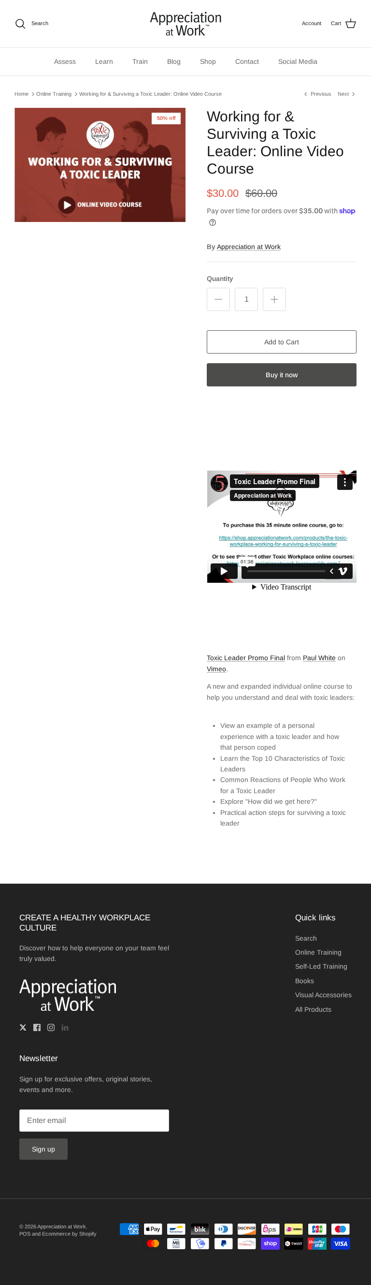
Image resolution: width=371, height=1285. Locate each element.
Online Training (53, 94)
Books (304, 981)
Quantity (220, 278)
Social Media (297, 61)
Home (21, 94)
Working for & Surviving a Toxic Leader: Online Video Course (150, 94)
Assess (65, 61)
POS (24, 1234)
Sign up (43, 1149)
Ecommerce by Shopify (69, 1234)
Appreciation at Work (249, 247)
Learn (104, 61)
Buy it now (282, 375)
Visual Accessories (323, 995)
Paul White (319, 658)
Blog (174, 61)
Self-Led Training (321, 966)
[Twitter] (23, 1027)
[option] (100, 165)
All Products (313, 1009)
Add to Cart (281, 342)
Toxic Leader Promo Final (246, 658)
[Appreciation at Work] (185, 24)
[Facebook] (37, 1027)
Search (306, 938)
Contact (247, 61)
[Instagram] (51, 1027)
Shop (208, 61)
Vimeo (216, 669)
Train (140, 61)
